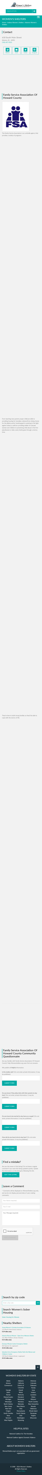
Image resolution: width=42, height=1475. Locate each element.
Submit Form (9, 1083)
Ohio (20, 1408)
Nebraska (21, 1404)
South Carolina (8, 1413)
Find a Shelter (38, 16)
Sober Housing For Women (10, 1317)
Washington (21, 1418)
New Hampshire (33, 1404)
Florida (33, 1388)
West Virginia (8, 1420)
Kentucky (21, 1395)
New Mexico (21, 1406)
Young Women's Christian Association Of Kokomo (16, 1327)
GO (38, 1303)
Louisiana (33, 1395)
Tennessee (33, 1413)
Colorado (33, 1383)
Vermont (8, 1418)
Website (8, 52)
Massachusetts (8, 1397)
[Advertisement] (21, 73)
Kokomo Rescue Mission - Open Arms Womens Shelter (18, 1335)
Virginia (33, 1415)
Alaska (8, 1381)
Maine (33, 1397)
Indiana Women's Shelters (15, 22)
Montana (21, 1402)
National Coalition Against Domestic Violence (21, 1437)
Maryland (21, 1397)
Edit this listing (10, 1174)
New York (8, 1408)
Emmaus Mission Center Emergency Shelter (15, 1344)
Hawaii (21, 1390)
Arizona (8, 1383)
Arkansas (33, 1381)
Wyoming (21, 1420)
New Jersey (8, 1406)
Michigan (8, 1399)
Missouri (33, 1399)
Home (4, 22)
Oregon (8, 1411)
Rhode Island (33, 1411)
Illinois (21, 1392)
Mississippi (8, 1402)
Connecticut (8, 1385)
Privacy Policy (21, 1471)
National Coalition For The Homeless (21, 1434)
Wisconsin (33, 1418)
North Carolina (33, 1402)
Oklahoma (33, 1408)
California (21, 1383)
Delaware (33, 1385)
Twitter (25, 52)
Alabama (21, 1381)
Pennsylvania (21, 1411)
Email (16, 52)
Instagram (34, 52)
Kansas (8, 1395)
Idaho (8, 1392)
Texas (8, 1415)
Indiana (33, 1392)
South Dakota (20, 1413)
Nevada (33, 1406)
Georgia (8, 1390)
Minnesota (21, 1399)
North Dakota (8, 1404)
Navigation (11, 11)
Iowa (33, 1390)
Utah (20, 1415)
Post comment (10, 1237)
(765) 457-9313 (7, 42)
